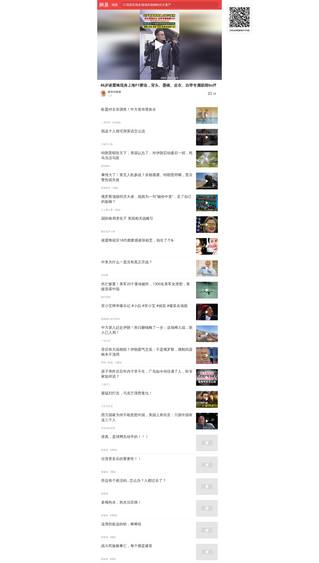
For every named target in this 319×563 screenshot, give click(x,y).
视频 (115, 5)
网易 (103, 5)
